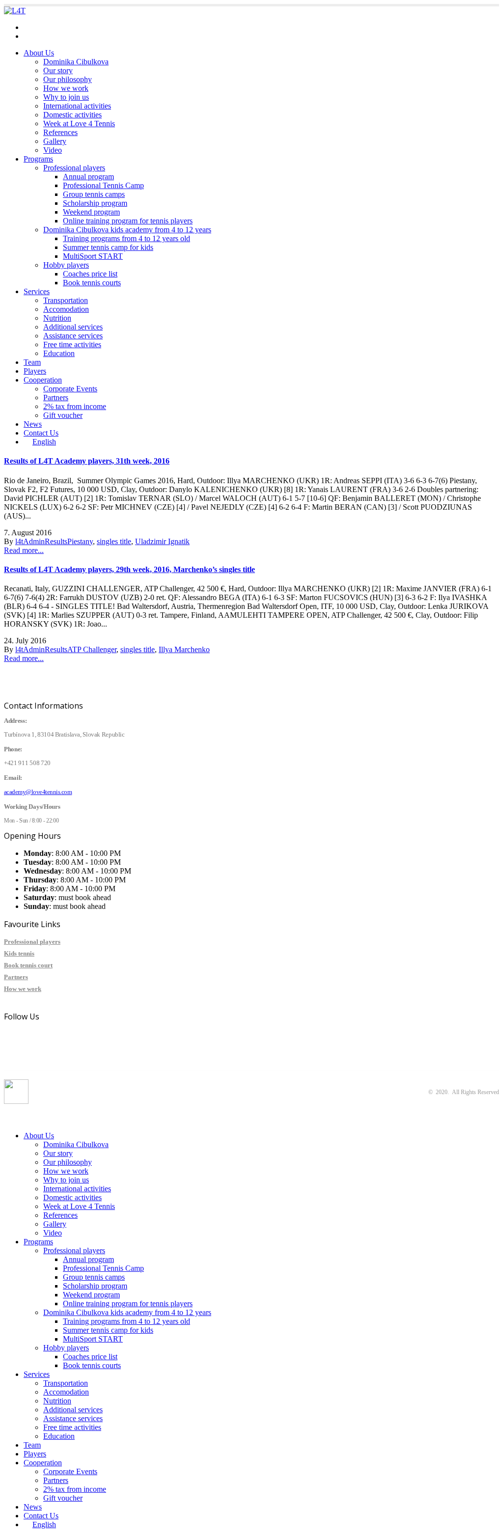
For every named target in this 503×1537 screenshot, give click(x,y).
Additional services (73, 327)
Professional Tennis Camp (103, 185)
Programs (38, 159)
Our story (58, 70)
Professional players (74, 168)
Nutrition (57, 318)
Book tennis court (28, 965)
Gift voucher (63, 415)
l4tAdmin (30, 541)
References (60, 132)
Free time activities (72, 344)
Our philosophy (67, 79)
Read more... (24, 550)
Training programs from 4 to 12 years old (126, 238)
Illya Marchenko (184, 649)
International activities (77, 106)
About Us (39, 53)
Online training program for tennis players (128, 221)
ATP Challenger (91, 649)
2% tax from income (74, 406)
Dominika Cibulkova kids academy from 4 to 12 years (127, 229)
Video (52, 150)
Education (59, 353)
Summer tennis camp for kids (108, 247)
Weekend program (91, 212)
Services (37, 291)
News (33, 424)
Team (32, 362)
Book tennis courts (92, 282)
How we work (65, 88)
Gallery (54, 141)
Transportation (65, 300)
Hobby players (66, 265)
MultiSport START (93, 256)
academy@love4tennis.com (66, 27)
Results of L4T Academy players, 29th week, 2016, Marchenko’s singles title (129, 569)
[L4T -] (15, 10)
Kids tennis (19, 953)
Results (56, 541)
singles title (114, 541)
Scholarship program (95, 203)
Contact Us (41, 433)
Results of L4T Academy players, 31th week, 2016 (86, 461)
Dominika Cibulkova (76, 61)
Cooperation (43, 380)
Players (35, 371)
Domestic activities (72, 114)
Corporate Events (70, 388)
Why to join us (66, 97)
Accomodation (66, 309)
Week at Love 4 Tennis (79, 123)
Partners (55, 397)
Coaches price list (90, 274)
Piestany (80, 541)
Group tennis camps (94, 194)
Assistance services (73, 335)
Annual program (88, 176)
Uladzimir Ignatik (162, 541)
